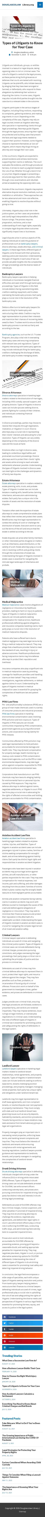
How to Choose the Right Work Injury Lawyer (19, 1377)
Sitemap (22, 1511)
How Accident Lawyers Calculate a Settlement (18, 1395)
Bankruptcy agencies (11, 334)
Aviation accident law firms (13, 838)
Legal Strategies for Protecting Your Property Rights (19, 1451)
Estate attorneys (9, 483)
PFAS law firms (8, 713)
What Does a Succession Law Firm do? (19, 1360)
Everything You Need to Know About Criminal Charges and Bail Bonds (19, 1405)
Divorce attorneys (9, 395)
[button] (22, 1316)
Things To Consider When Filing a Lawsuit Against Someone (21, 1476)
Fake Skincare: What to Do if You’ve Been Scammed (21, 1424)
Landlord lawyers (9, 1068)
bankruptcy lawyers (29, 243)
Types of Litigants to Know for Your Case (21, 1386)
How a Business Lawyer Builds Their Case (21, 1368)
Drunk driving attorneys (12, 1171)
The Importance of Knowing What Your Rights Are (20, 1488)
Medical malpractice (10, 604)
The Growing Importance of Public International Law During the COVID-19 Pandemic (20, 1437)
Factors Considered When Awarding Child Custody (21, 1463)
